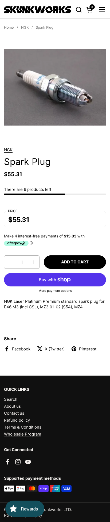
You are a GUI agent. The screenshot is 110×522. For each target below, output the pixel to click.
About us (12, 406)
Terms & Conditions (22, 427)
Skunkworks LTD (55, 509)
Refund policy (17, 420)
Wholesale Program (22, 434)
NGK (8, 149)
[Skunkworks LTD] (37, 9)
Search (10, 399)
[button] (78, 9)
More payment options (55, 291)
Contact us (14, 413)
